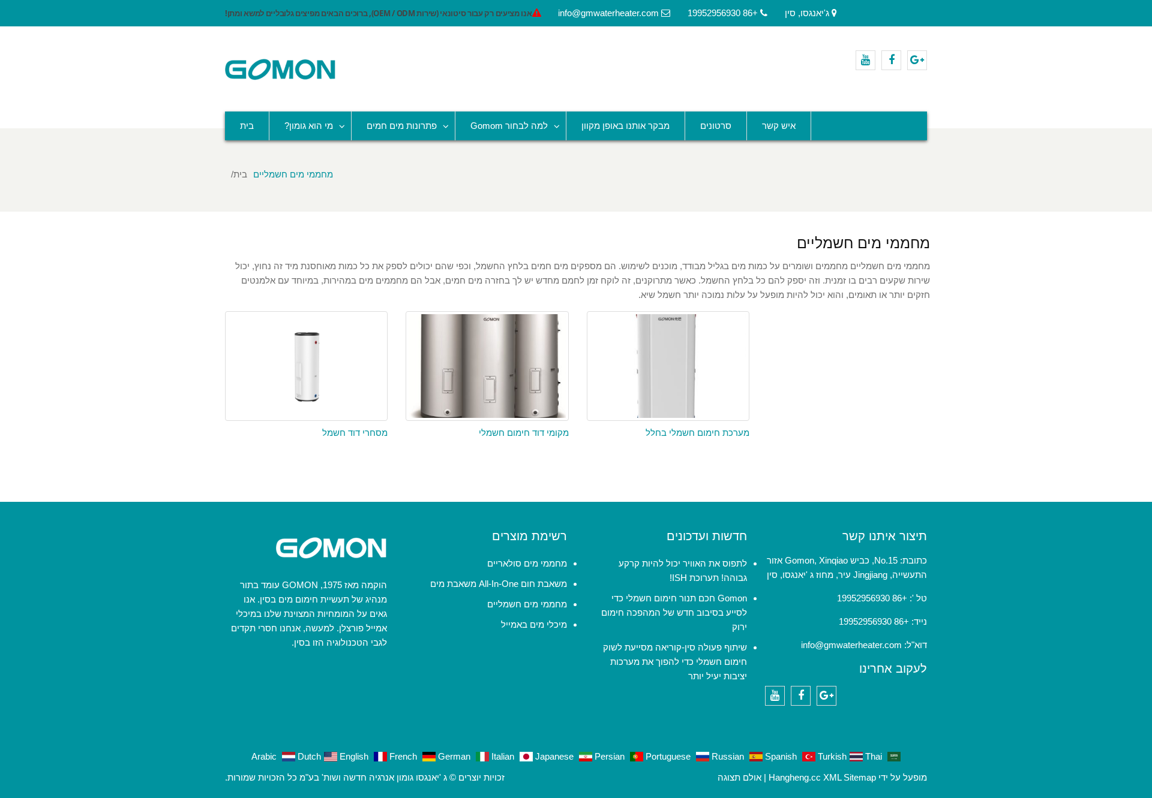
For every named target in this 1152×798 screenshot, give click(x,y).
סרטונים (715, 126)
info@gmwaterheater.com (851, 645)
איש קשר (779, 126)
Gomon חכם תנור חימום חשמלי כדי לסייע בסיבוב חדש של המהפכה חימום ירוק (674, 612)
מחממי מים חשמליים (527, 604)
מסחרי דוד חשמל (355, 432)
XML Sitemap (849, 777)
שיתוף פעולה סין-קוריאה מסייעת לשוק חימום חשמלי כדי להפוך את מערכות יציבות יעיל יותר (675, 661)
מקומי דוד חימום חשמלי (524, 432)
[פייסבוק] (891, 60)
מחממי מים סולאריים (527, 563)
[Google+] (917, 60)
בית (247, 126)
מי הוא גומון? (308, 126)
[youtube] (865, 60)
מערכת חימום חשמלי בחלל (697, 432)
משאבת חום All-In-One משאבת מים (498, 584)
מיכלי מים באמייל (534, 624)
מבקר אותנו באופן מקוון (625, 126)
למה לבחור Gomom (509, 126)
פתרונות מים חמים (402, 126)
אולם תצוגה (739, 777)
